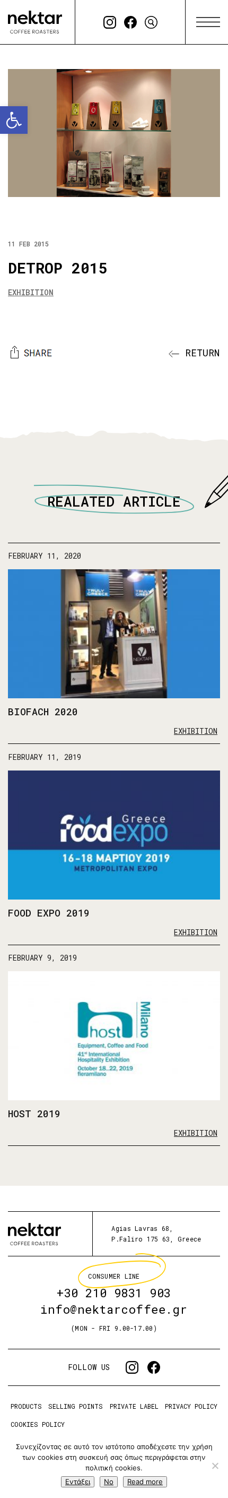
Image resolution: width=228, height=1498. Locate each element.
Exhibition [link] (31, 292)
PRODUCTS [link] (26, 1406)
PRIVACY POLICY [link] (191, 1406)
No (108, 1481)
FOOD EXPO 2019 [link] (49, 912)
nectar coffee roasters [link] (35, 22)
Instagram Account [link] (109, 22)
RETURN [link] (199, 352)
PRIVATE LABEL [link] (134, 1406)
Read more (145, 1481)
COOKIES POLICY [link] (38, 1424)
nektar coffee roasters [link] (34, 1234)
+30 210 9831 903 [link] (114, 1293)
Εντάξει (77, 1481)
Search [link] (151, 22)
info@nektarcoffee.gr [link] (114, 1309)
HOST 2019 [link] (34, 1113)
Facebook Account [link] (130, 22)
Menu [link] (208, 22)
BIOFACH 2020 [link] (43, 711)
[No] (214, 1465)
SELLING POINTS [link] (75, 1406)
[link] (14, 120)
